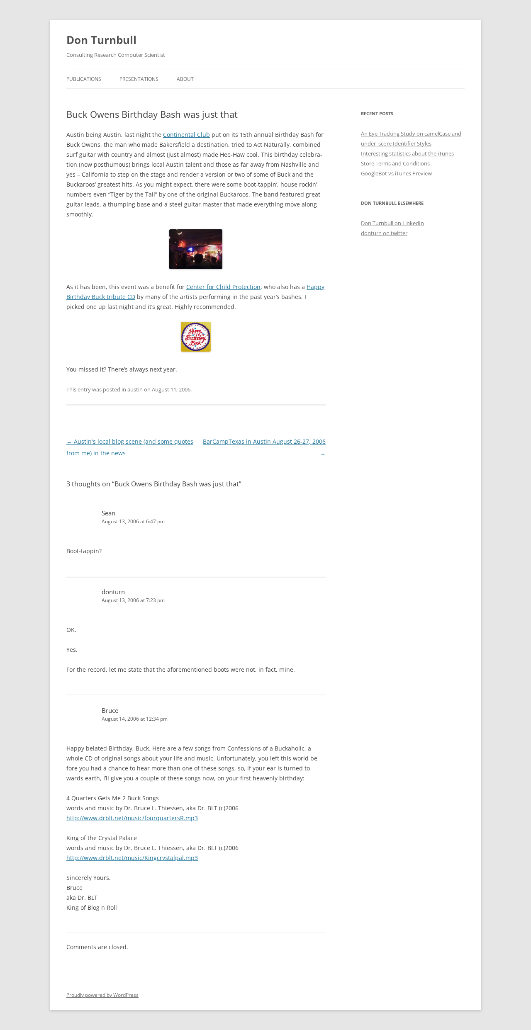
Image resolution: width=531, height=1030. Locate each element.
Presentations (138, 79)
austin (135, 389)
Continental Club (186, 134)
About (185, 79)
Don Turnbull (101, 39)
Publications (83, 79)
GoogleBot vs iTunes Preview (396, 173)
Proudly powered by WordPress (102, 994)
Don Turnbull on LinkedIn (392, 223)
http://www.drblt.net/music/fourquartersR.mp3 (132, 818)
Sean (108, 513)
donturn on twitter (384, 233)
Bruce (110, 710)
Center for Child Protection (223, 287)
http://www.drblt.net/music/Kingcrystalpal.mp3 (132, 858)
